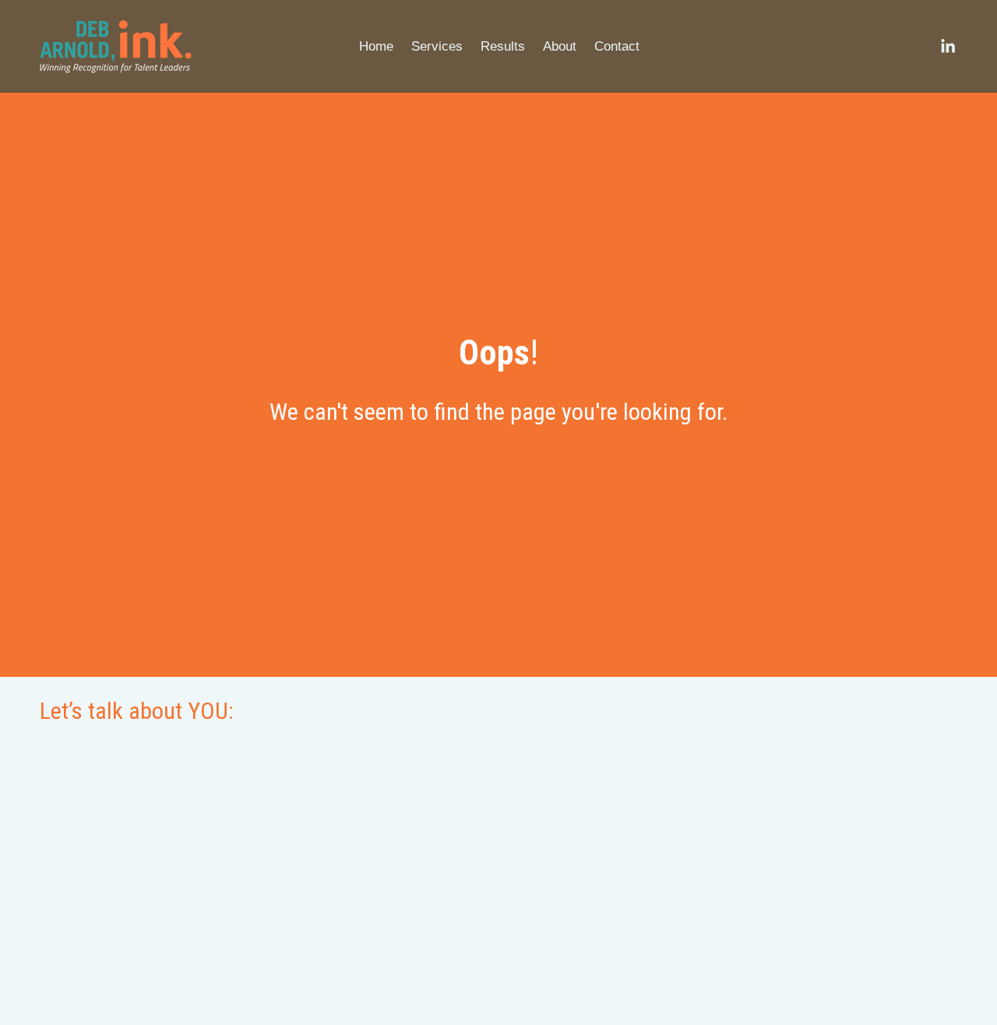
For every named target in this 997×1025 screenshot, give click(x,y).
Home (376, 46)
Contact (616, 46)
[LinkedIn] (947, 46)
